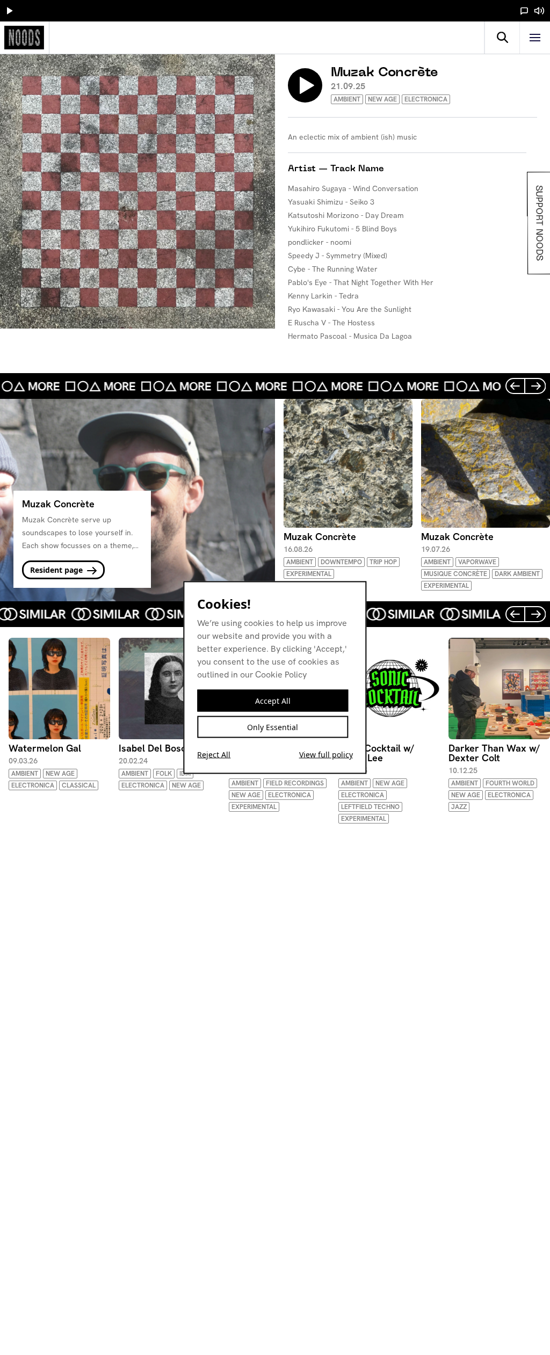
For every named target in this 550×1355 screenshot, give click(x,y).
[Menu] (535, 38)
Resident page (57, 570)
